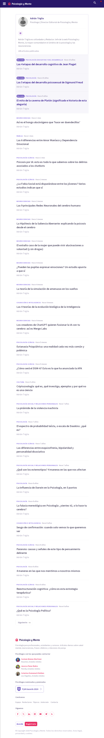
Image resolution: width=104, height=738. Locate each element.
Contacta (54, 702)
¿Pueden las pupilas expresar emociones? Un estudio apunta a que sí (51, 268)
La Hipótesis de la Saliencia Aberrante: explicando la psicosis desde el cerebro (51, 225)
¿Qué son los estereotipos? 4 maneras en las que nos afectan (51, 469)
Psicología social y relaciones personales (37, 404)
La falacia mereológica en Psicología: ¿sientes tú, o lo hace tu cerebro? (52, 507)
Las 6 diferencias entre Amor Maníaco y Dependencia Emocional (47, 142)
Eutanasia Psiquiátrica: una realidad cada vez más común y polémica (50, 348)
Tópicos (36, 702)
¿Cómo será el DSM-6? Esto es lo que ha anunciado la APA (49, 368)
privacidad (19, 733)
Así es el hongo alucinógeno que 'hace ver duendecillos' (48, 122)
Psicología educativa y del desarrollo (44, 60)
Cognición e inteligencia (29, 303)
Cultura (20, 382)
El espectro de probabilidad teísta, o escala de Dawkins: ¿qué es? (51, 427)
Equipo (18, 702)
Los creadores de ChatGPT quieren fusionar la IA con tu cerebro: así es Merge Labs (48, 326)
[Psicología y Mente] (20, 4)
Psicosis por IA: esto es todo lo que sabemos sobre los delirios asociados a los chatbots (52, 163)
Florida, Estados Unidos (30, 669)
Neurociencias (23, 118)
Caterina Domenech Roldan (32, 673)
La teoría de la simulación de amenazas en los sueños (47, 288)
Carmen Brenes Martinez (31, 659)
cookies (29, 733)
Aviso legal (77, 730)
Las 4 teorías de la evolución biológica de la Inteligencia (48, 306)
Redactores (27, 702)
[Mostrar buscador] (95, 3)
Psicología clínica (25, 158)
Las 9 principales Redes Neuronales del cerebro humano (49, 205)
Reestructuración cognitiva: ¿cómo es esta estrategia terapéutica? (47, 590)
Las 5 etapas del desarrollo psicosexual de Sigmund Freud (50, 82)
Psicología (31, 78)
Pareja (20, 136)
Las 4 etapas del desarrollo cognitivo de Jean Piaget (46, 64)
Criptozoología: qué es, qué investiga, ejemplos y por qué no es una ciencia (51, 388)
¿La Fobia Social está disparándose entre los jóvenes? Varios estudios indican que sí (51, 185)
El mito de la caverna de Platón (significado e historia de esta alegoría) (52, 102)
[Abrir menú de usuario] (100, 3)
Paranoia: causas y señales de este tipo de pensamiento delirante (48, 551)
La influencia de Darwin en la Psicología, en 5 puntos (47, 487)
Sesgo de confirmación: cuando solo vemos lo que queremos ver (51, 529)
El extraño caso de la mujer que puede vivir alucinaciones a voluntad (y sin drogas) (50, 247)
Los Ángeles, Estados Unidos (33, 676)
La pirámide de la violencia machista (37, 408)
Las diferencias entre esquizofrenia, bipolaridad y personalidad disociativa (45, 449)
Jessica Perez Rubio (29, 666)
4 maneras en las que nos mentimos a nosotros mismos (48, 570)
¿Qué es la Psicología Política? (34, 610)
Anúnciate (45, 702)
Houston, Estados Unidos (31, 662)
